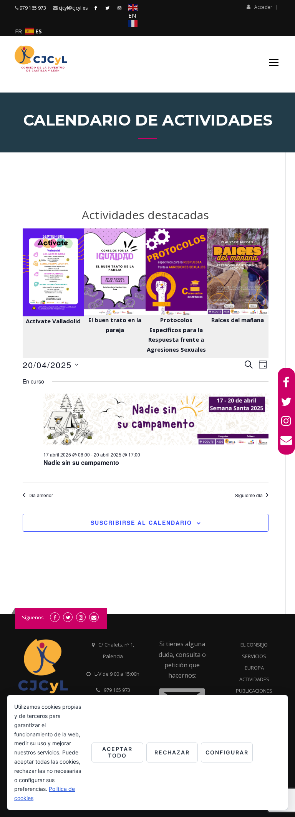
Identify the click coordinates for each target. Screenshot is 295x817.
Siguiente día (249, 495)
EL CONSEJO (254, 644)
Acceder (263, 7)
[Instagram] (286, 421)
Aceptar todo (117, 752)
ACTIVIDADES (254, 679)
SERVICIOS (254, 656)
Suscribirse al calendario (141, 522)
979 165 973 (33, 8)
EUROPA (254, 667)
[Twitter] (286, 401)
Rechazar (172, 752)
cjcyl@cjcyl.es (73, 8)
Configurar (227, 752)
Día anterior (40, 495)
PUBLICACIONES (254, 690)
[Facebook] (286, 382)
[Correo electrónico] (286, 440)
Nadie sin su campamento (81, 462)
